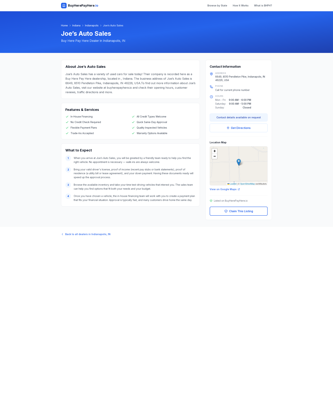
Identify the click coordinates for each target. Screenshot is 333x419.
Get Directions (241, 128)
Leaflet (232, 183)
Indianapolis (92, 25)
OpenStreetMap (247, 183)
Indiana (76, 25)
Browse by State (217, 5)
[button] (239, 162)
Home (64, 25)
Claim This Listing (241, 211)
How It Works (241, 5)
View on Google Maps (223, 189)
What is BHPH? (263, 5)
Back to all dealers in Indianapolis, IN (87, 234)
